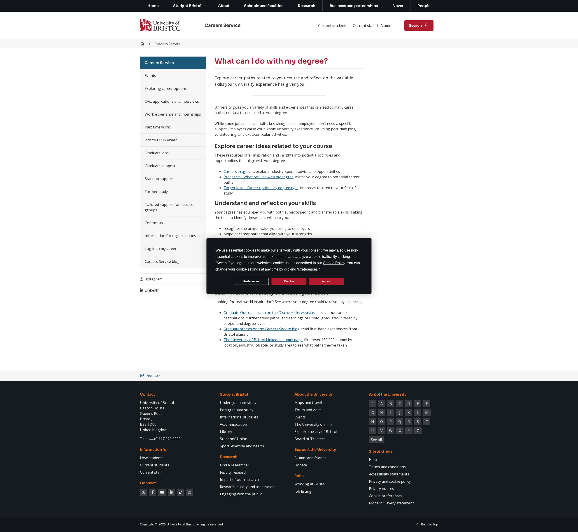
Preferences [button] (308, 269)
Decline (289, 281)
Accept (326, 281)
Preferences (251, 281)
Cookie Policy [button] (334, 263)
